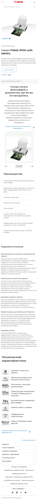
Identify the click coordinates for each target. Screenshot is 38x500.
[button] (6, 166)
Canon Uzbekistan (18, 489)
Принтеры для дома (8, 46)
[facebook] (12, 492)
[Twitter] (21, 492)
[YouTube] (25, 492)
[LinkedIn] (17, 492)
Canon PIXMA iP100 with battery (11, 81)
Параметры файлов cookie (19, 484)
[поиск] (2, 2)
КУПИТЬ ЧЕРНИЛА (9, 70)
